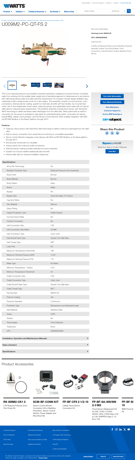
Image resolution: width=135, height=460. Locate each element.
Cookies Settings (88, 456)
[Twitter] (124, 429)
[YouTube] (128, 429)
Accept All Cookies (118, 456)
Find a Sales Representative (112, 96)
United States (124, 3)
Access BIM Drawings (111, 114)
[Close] (131, 456)
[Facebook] (112, 429)
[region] (67, 456)
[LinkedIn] (120, 429)
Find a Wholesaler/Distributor (112, 102)
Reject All (103, 456)
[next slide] (85, 85)
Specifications (9, 351)
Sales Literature (10, 345)
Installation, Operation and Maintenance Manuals (25, 338)
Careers (115, 3)
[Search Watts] (129, 11)
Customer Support (98, 3)
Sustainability (86, 3)
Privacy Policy (43, 458)
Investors (108, 3)
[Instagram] (116, 429)
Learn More (112, 151)
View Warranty (111, 107)
